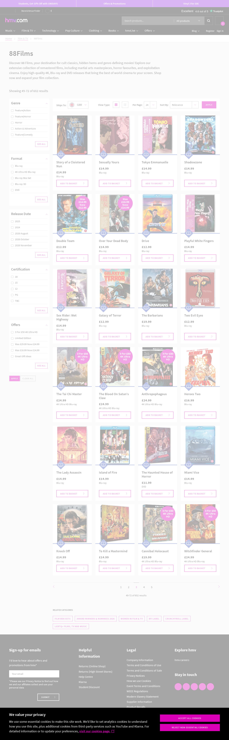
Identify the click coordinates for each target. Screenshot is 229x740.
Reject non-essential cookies (190, 727)
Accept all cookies (189, 718)
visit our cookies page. (94, 731)
